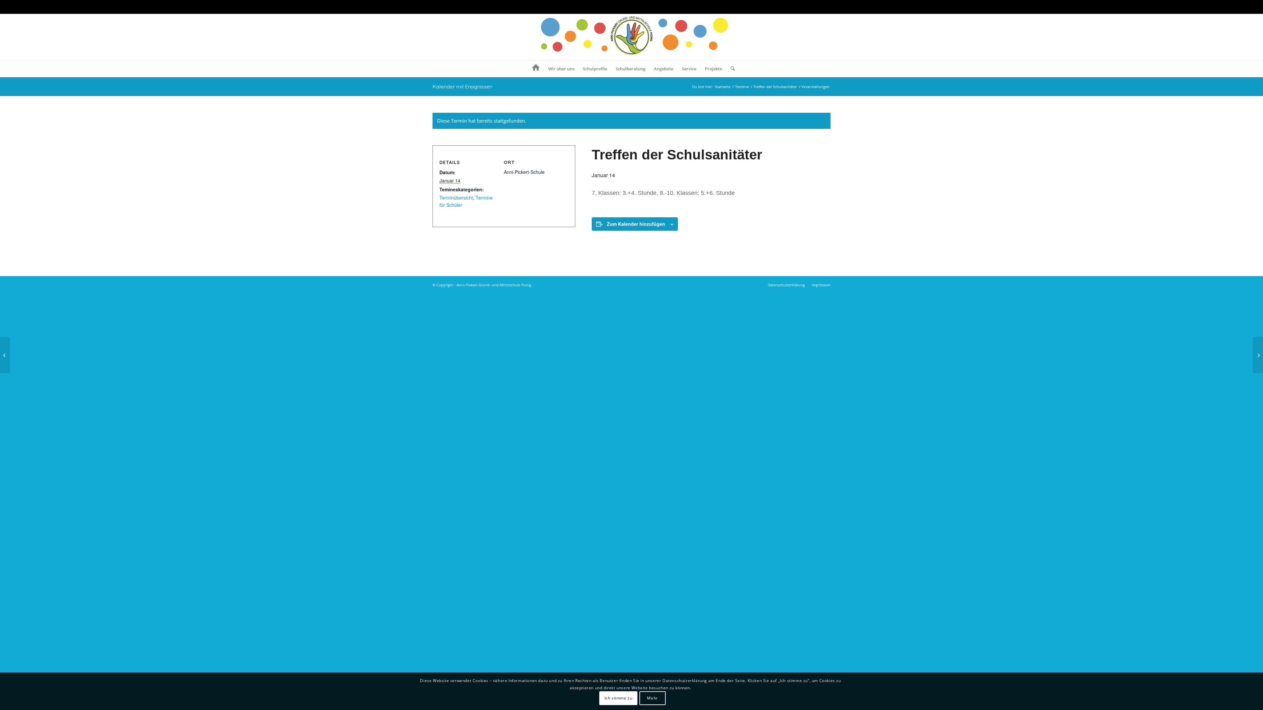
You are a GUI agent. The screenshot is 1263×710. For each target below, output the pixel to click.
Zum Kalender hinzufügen (636, 224)
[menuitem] (536, 68)
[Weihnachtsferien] (5, 355)
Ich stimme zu (618, 698)
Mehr (652, 698)
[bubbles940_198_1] (631, 37)
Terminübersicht (456, 197)
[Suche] (730, 68)
